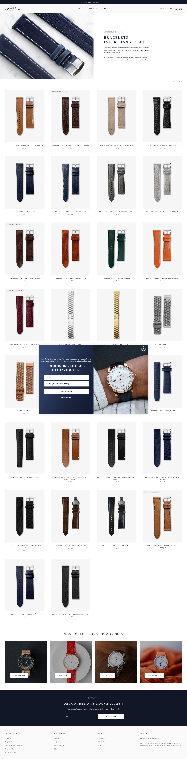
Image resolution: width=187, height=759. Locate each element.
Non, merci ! (66, 397)
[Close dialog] (143, 349)
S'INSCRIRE (66, 391)
